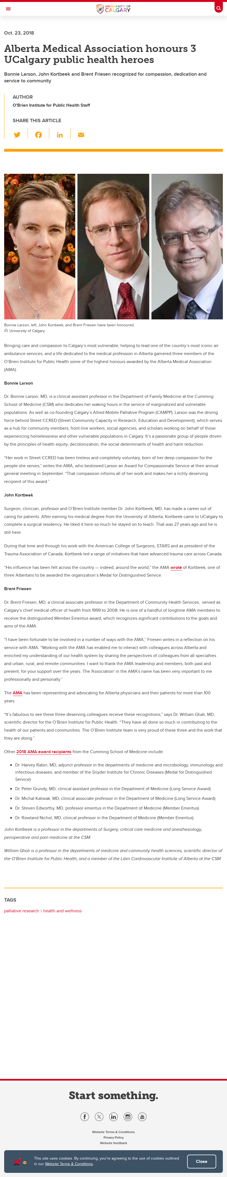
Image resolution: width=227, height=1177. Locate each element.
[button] (20, 133)
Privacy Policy (114, 1137)
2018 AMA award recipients (43, 751)
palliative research (21, 911)
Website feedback (113, 1143)
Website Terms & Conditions (69, 1164)
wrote (176, 567)
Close (201, 1161)
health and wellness (62, 911)
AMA (17, 693)
